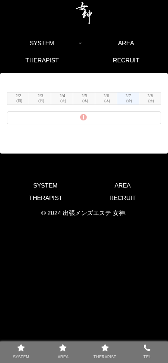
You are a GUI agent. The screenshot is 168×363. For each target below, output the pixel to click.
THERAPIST (45, 197)
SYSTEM (45, 185)
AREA (123, 185)
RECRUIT (122, 197)
